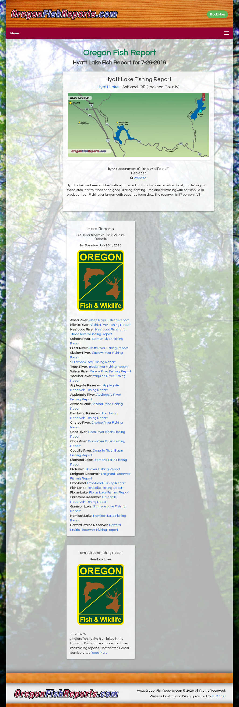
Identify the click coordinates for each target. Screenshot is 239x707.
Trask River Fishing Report (108, 366)
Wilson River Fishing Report (110, 371)
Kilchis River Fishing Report (110, 324)
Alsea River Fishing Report (109, 320)
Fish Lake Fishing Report (105, 487)
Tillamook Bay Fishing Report (94, 362)
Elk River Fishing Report (102, 469)
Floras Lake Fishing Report (109, 492)
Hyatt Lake (108, 87)
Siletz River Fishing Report (108, 348)
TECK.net (219, 696)
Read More (99, 652)
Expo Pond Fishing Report (106, 483)
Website (140, 178)
